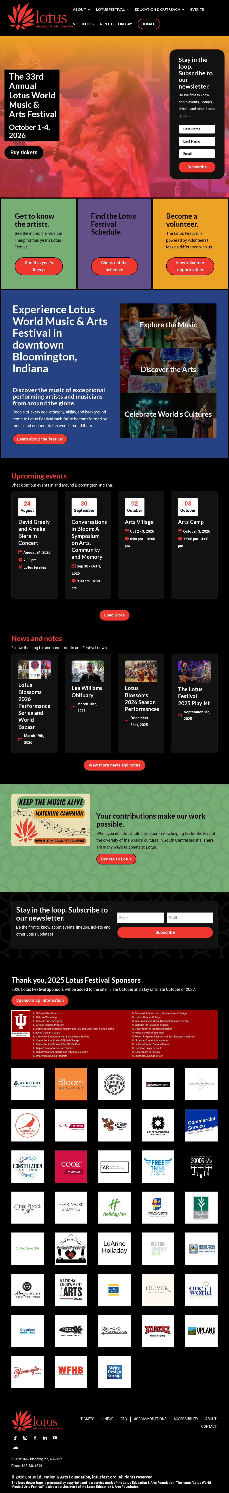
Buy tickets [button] (24, 152)
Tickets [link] (87, 1419)
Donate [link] (149, 24)
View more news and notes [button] (114, 765)
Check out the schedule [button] (114, 266)
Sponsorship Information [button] (40, 1000)
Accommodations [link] (150, 1419)
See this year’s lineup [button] (39, 266)
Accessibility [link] (186, 1419)
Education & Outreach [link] (157, 9)
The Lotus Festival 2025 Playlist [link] (194, 696)
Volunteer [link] (84, 24)
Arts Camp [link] (191, 522)
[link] (40, 16)
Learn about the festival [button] (40, 439)
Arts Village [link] (139, 522)
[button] (197, 167)
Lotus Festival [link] (110, 9)
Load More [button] (114, 615)
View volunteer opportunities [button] (190, 266)
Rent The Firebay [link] (116, 24)
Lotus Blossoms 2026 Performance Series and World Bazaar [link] (34, 706)
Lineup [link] (107, 1419)
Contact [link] (209, 1426)
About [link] (79, 9)
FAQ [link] (124, 1419)
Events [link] (197, 9)
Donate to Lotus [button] (116, 859)
